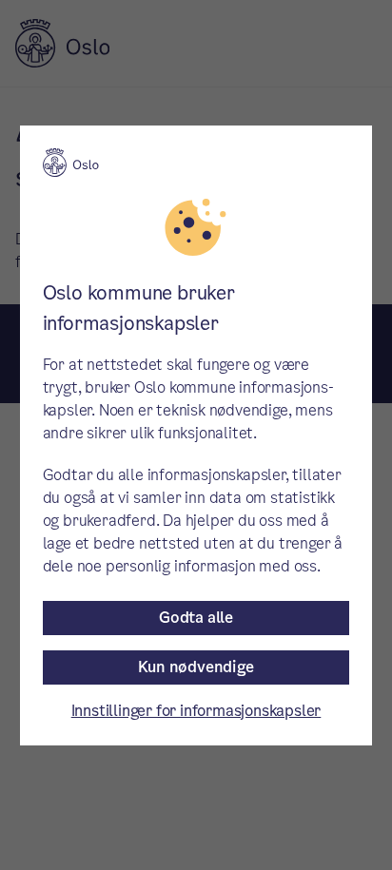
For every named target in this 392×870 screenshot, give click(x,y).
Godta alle (196, 617)
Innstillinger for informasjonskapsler (196, 711)
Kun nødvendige (195, 667)
